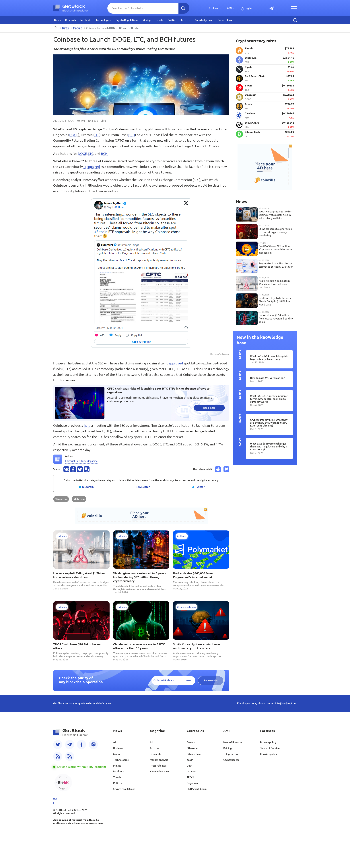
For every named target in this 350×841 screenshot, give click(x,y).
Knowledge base (159, 771)
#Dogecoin (61, 499)
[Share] (66, 469)
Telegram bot (231, 754)
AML (229, 8)
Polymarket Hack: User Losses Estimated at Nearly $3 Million (275, 265)
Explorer (214, 8)
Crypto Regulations (127, 20)
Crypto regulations (124, 788)
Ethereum (192, 748)
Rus (55, 798)
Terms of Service (270, 748)
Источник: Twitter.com (219, 354)
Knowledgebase (204, 20)
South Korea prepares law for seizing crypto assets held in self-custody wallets (274, 215)
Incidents (85, 20)
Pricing (227, 748)
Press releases (226, 20)
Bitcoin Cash (194, 754)
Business (118, 748)
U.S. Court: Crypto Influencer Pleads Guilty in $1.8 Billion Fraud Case (274, 301)
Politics (172, 20)
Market (77, 27)
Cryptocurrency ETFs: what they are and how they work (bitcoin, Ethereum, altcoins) (268, 422)
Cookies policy (268, 754)
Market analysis (159, 759)
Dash (189, 765)
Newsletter (142, 486)
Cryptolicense (231, 759)
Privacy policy (268, 742)
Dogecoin (192, 783)
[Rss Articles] (69, 756)
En (54, 802)
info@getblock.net (286, 703)
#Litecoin (79, 499)
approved (176, 363)
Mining (147, 20)
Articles (185, 20)
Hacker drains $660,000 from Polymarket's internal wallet (193, 575)
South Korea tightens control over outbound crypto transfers (196, 646)
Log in (248, 8)
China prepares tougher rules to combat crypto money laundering (275, 232)
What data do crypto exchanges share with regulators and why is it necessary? (268, 446)
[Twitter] (57, 744)
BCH (131, 135)
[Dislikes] (226, 469)
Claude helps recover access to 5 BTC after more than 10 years (139, 646)
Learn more (210, 680)
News (57, 20)
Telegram (87, 486)
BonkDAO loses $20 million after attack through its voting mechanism (275, 249)
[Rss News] (57, 756)
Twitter (200, 486)
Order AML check (163, 680)
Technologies (103, 20)
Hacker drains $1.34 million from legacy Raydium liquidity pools (275, 318)
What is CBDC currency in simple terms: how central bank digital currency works (269, 398)
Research (70, 20)
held (87, 425)
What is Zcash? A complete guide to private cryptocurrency (269, 357)
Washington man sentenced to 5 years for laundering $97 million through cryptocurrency (139, 577)
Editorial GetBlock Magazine (81, 460)
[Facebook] (81, 744)
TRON (190, 777)
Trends (159, 20)
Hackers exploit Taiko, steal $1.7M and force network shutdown (79, 575)
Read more (209, 407)
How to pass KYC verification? (267, 377)
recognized (91, 166)
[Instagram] (93, 744)
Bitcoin (191, 742)
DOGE (73, 135)
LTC (97, 135)
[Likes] (218, 469)
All (114, 742)
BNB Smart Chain (197, 788)
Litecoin (191, 771)
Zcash (190, 759)
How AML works (232, 742)
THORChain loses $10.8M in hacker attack (77, 646)
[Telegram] (69, 744)
